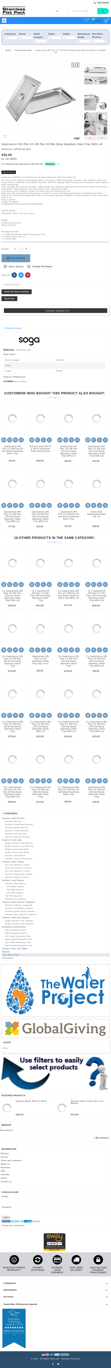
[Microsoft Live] (36, 1221)
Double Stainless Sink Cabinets (19, 924)
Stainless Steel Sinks (12, 840)
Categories (10, 813)
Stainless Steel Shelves (13, 880)
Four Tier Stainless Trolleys (17, 871)
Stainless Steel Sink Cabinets (16, 918)
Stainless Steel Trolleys (13, 862)
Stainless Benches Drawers (17, 837)
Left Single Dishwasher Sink (18, 936)
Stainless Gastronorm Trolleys (19, 874)
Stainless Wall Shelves (15, 883)
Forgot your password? (13, 1225)
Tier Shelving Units (13, 896)
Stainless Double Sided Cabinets (20, 911)
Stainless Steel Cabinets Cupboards (18, 902)
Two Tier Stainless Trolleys (17, 865)
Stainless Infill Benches (16, 834)
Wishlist (6, 1125)
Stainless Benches (13, 821)
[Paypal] (28, 1221)
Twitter (21, 275)
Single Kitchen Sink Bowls (17, 849)
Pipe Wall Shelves (15, 890)
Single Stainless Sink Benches (19, 843)
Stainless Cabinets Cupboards (18, 905)
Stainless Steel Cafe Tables (15, 949)
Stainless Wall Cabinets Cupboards (21, 914)
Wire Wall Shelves (15, 893)
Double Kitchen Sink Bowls (17, 852)
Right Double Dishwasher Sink (18, 946)
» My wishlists (101, 1138)
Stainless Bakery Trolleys (16, 877)
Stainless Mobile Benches (17, 828)
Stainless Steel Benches (13, 818)
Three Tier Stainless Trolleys (18, 868)
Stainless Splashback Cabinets (19, 908)
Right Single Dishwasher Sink (18, 939)
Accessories (7, 958)
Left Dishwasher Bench (15, 930)
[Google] (22, 1221)
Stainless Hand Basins (15, 856)
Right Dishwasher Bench (16, 933)
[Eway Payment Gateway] (54, 1242)
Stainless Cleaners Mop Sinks (18, 859)
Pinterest (27, 275)
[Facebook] (6, 1221)
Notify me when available (16, 292)
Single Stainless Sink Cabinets (19, 921)
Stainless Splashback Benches (19, 824)
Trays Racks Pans (10, 955)
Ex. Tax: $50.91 (9, 159)
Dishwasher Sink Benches (14, 927)
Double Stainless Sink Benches (19, 846)
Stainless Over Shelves (15, 899)
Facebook (14, 275)
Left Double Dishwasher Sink (18, 942)
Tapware (6, 952)
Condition (9, 381)
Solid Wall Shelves (15, 887)
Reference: (9, 350)
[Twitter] (15, 1221)
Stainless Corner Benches (17, 831)
